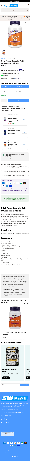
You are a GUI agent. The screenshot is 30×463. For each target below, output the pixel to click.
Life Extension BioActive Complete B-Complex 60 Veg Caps (14, 132)
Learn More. (22, 199)
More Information (5, 427)
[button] (15, 78)
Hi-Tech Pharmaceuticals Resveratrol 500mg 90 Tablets (14, 119)
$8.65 (4, 337)
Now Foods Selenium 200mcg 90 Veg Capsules (13, 144)
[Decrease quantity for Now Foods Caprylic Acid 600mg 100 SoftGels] (2, 101)
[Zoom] (26, 23)
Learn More (10, 19)
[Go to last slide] (24, 303)
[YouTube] (7, 419)
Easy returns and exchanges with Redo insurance (14, 171)
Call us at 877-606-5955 (6, 415)
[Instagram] (5, 419)
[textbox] (11, 385)
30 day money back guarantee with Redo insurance (15, 175)
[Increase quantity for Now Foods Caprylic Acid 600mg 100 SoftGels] (6, 101)
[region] (15, 131)
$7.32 (9, 148)
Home (2, 13)
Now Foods (3, 58)
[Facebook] (2, 419)
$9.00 (9, 136)
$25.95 (13, 123)
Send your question (24, 384)
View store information (9, 159)
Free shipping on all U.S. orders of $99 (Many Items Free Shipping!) (16, 167)
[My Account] (25, 5)
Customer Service (5, 423)
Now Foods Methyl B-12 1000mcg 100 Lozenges (14, 334)
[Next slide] (27, 303)
